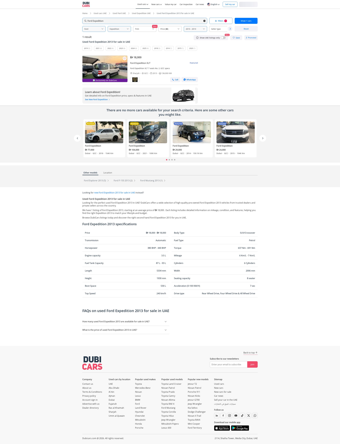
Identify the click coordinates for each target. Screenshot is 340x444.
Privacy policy (89, 395)
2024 (133, 48)
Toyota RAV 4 (167, 403)
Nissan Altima (168, 399)
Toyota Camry (168, 395)
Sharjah (112, 411)
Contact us (87, 383)
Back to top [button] (249, 352)
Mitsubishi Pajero (170, 423)
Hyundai (139, 411)
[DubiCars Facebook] (223, 415)
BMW (137, 399)
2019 (86, 48)
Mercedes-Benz (142, 387)
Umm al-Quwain (117, 415)
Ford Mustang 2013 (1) (151, 180)
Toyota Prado (168, 391)
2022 (109, 48)
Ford (137, 403)
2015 (179, 48)
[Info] (197, 37)
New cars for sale (222, 391)
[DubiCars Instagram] (229, 415)
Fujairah (113, 403)
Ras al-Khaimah (116, 407)
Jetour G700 (194, 399)
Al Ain (111, 391)
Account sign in (90, 399)
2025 (144, 48)
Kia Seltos (192, 407)
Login (248, 4)
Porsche (139, 427)
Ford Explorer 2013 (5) (95, 180)
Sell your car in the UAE (225, 399)
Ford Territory (195, 427)
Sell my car (230, 4)
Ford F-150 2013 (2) (123, 180)
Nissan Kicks (194, 395)
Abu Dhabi (114, 387)
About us (86, 387)
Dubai (112, 399)
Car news (218, 395)
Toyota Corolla (168, 411)
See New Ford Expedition (96, 99)
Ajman (112, 395)
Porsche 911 (194, 391)
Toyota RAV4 (194, 419)
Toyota (138, 383)
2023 (121, 48)
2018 (156, 48)
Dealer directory (90, 407)
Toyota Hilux (167, 415)
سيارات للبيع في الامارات (225, 404)
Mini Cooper (194, 423)
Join (252, 364)
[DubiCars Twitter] (248, 415)
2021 (97, 48)
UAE (111, 383)
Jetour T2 (192, 383)
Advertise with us (90, 403)
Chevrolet (140, 415)
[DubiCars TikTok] (242, 415)
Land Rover (140, 407)
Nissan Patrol (168, 387)
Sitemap (218, 379)
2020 (191, 48)
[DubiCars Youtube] (236, 415)
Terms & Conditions (92, 391)
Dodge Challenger (197, 411)
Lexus (138, 395)
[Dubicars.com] (92, 363)
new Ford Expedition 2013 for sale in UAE (114, 192)
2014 (168, 48)
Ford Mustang (168, 407)
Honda (138, 423)
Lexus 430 (166, 427)
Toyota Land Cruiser (171, 383)
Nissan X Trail (194, 415)
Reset (246, 29)
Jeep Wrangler (168, 419)
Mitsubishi (140, 419)
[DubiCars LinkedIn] (216, 415)
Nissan (138, 391)
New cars (218, 387)
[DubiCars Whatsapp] (255, 415)
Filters (222, 21)
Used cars (219, 383)
